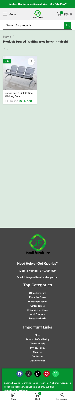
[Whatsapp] (55, 373)
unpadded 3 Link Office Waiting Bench (19, 94)
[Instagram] (28, 373)
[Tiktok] (37, 373)
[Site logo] (38, 14)
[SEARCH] (67, 25)
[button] (31, 61)
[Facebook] (19, 373)
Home (7, 37)
